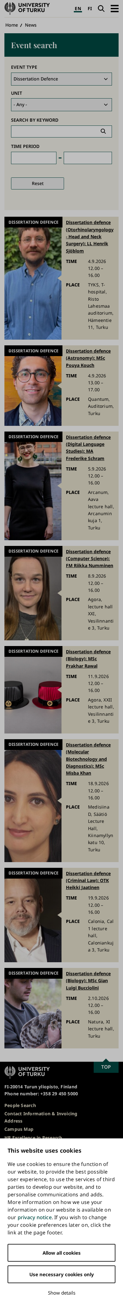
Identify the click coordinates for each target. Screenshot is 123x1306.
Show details (61, 1293)
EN (78, 8)
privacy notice (35, 1217)
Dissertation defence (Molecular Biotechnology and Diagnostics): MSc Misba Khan (88, 759)
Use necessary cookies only (61, 1274)
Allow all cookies (62, 1253)
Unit (16, 93)
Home (11, 25)
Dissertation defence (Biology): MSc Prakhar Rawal (88, 659)
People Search (20, 1105)
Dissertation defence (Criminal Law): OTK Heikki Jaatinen (88, 880)
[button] (114, 8)
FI (90, 8)
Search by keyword (35, 120)
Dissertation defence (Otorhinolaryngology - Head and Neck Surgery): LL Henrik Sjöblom (90, 236)
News (31, 25)
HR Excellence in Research (33, 1138)
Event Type (24, 67)
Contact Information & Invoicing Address (41, 1117)
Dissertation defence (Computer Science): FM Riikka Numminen (89, 558)
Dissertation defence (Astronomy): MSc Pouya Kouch (88, 358)
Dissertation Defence (33, 222)
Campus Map (18, 1129)
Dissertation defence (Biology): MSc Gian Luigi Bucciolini (88, 980)
